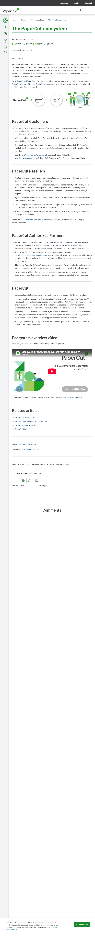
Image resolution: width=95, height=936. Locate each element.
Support (88, 3)
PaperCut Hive (38, 81)
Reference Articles (28, 444)
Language (64, 3)
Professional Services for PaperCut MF (31, 421)
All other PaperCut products (40, 84)
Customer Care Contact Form (70, 397)
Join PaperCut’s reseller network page (39, 219)
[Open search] (81, 10)
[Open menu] (90, 10)
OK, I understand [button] (82, 925)
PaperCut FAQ (21, 429)
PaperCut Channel (19, 84)
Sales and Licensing (31, 449)
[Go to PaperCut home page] (11, 10)
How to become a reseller (26, 425)
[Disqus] (52, 551)
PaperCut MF (22, 81)
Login (76, 3)
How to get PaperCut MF (25, 417)
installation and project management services (34, 255)
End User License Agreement (34, 155)
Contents (16, 58)
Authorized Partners (62, 242)
